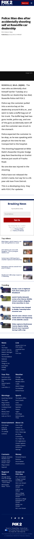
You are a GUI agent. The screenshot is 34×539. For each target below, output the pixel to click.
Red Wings (18, 414)
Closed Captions (20, 443)
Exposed (4, 467)
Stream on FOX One (19, 473)
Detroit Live (5, 354)
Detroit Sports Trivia (6, 384)
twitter (15, 518)
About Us (19, 422)
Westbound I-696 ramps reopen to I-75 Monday (12, 275)
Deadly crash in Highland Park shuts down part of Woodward (21, 291)
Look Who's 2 (6, 387)
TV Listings (5, 431)
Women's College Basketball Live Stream (20, 500)
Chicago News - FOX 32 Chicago (6, 477)
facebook (11, 518)
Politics (4, 369)
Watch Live (25, 3)
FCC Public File (19, 439)
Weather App (19, 379)
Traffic (17, 384)
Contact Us (18, 427)
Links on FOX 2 (6, 416)
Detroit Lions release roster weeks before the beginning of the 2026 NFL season (22, 318)
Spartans (18, 407)
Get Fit (4, 409)
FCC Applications (20, 441)
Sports (18, 395)
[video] (27, 243)
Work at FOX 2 (19, 430)
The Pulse (5, 348)
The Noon (5, 400)
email (22, 518)
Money (18, 454)
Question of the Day (6, 380)
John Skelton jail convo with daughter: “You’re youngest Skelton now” (10, 251)
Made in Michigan (7, 352)
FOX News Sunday (5, 366)
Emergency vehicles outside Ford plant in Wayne (11, 267)
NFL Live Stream (20, 477)
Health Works (6, 405)
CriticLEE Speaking (4, 428)
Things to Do (6, 363)
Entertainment (8, 422)
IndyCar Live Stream (19, 490)
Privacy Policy (19, 229)
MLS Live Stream (20, 508)
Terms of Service (18, 230)
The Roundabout (7, 357)
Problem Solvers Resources (20, 446)
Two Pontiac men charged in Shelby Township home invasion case (21, 309)
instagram (18, 518)
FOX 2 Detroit (5, 32)
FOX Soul (18, 353)
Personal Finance (20, 457)
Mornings (6, 395)
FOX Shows (5, 425)
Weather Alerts (20, 381)
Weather (19, 374)
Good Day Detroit (7, 398)
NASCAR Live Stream (19, 486)
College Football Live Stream (20, 480)
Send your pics (6, 377)
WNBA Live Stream (18, 505)
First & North (19, 400)
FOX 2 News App (20, 432)
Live (17, 343)
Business (4, 361)
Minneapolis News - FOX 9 (6, 485)
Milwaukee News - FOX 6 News (7, 481)
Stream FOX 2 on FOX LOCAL (20, 346)
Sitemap (17, 449)
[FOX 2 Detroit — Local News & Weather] (7, 3)
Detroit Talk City (6, 350)
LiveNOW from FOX (20, 350)
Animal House (19, 390)
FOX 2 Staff (18, 425)
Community (19, 436)
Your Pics (5, 374)
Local (3, 345)
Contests (4, 434)
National (4, 359)
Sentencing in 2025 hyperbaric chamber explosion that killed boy (12, 258)
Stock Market (19, 461)
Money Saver (6, 411)
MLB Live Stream (20, 483)
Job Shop (18, 434)
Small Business (20, 464)
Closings (18, 377)
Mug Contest (5, 402)
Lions (17, 402)
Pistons (17, 409)
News (11, 32)
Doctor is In (5, 414)
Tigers (17, 411)
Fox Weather (19, 388)
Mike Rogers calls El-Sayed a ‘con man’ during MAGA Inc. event (11, 242)
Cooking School (6, 407)
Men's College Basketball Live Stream (20, 494)
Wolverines (18, 405)
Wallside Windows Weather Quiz (7, 458)
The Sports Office (20, 398)
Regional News (5, 473)
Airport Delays (19, 386)
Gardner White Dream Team (6, 461)
